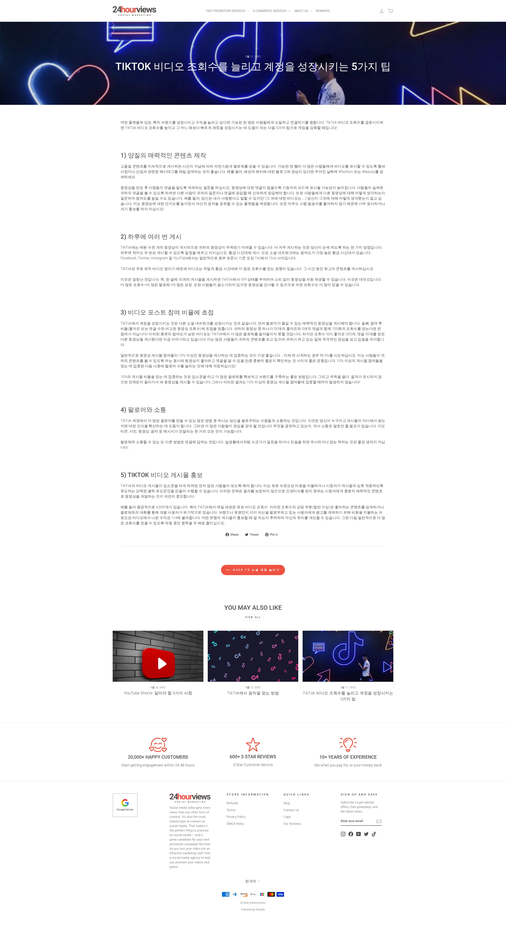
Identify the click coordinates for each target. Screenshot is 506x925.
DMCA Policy (235, 824)
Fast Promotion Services (226, 11)
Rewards (323, 11)
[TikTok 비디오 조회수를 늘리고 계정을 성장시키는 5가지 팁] (348, 656)
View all (253, 617)
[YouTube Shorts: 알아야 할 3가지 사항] (158, 656)
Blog (287, 803)
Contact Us (291, 810)
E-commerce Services (270, 11)
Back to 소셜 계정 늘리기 (256, 569)
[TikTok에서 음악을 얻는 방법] (253, 656)
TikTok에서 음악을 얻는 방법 (253, 693)
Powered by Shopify (253, 909)
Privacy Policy (236, 817)
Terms (231, 810)
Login (287, 817)
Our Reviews (292, 824)
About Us (301, 11)
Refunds (232, 803)
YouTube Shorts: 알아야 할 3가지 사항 (158, 693)
